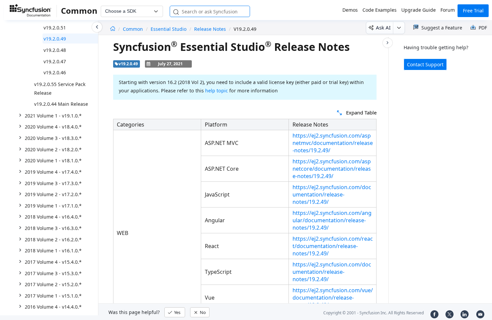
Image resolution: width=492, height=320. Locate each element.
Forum (447, 10)
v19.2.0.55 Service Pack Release (59, 88)
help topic (216, 90)
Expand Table (361, 112)
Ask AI (383, 27)
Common (133, 29)
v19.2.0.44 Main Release (61, 104)
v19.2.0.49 (55, 38)
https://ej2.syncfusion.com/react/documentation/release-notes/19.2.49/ (333, 246)
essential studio (168, 29)
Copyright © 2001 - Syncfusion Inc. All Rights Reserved (373, 313)
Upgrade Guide (418, 10)
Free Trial (473, 10)
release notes (210, 29)
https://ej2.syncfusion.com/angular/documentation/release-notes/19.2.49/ (332, 220)
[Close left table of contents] (97, 27)
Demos (350, 10)
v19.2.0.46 (55, 72)
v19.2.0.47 (55, 61)
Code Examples (379, 10)
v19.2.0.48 (55, 50)
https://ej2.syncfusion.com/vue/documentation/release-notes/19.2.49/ (333, 298)
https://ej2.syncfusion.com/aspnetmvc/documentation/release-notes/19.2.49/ (333, 143)
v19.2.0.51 (55, 27)
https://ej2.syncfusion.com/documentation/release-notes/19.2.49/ (332, 194)
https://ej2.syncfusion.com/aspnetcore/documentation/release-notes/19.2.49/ (332, 169)
